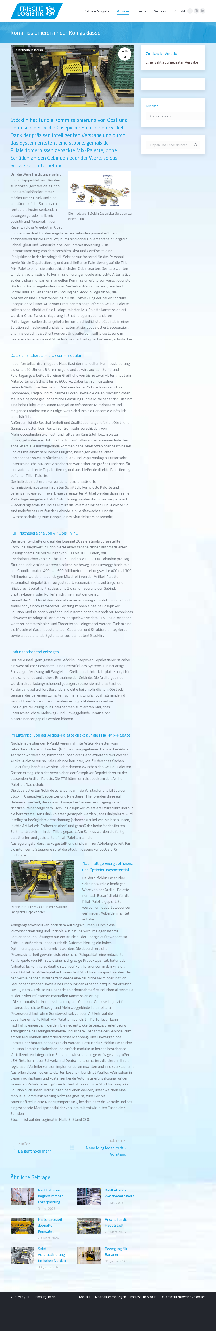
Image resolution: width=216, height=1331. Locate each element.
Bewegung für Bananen (116, 1251)
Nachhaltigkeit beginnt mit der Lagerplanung (50, 1196)
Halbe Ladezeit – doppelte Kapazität (51, 1225)
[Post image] (22, 1196)
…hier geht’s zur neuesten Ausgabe (172, 62)
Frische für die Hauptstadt (116, 1222)
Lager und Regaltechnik (29, 50)
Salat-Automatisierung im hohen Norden (52, 1254)
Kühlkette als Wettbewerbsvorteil (121, 1193)
